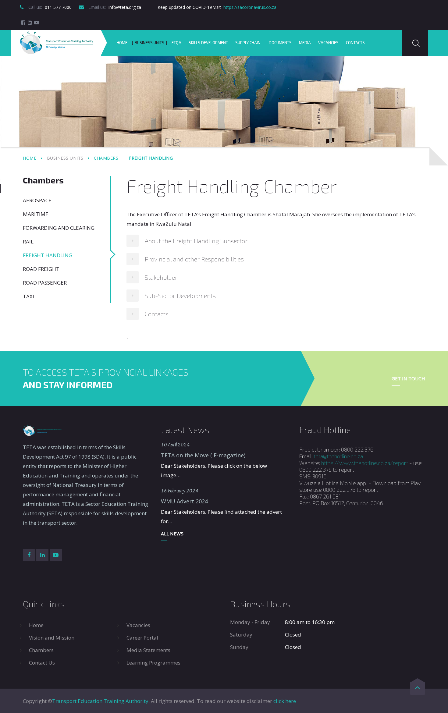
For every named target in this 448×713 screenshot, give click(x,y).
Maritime (35, 214)
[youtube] (36, 22)
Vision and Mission (51, 637)
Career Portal (142, 637)
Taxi (28, 296)
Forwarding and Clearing (58, 227)
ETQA (176, 42)
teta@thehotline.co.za (338, 456)
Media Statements (148, 650)
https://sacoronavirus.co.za (249, 7)
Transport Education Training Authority (100, 700)
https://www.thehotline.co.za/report (364, 462)
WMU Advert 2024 (184, 501)
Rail (28, 241)
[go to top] (417, 689)
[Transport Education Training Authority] (56, 42)
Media (305, 42)
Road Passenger (45, 282)
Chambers (106, 158)
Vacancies (328, 42)
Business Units (149, 42)
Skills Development (208, 42)
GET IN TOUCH (408, 378)
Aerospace (37, 200)
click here (284, 700)
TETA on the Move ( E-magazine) (203, 455)
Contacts (355, 42)
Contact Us (42, 662)
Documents (280, 42)
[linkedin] (30, 22)
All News (172, 533)
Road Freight (41, 268)
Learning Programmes (153, 662)
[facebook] (23, 22)
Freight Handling (47, 255)
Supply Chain (248, 42)
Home (122, 42)
